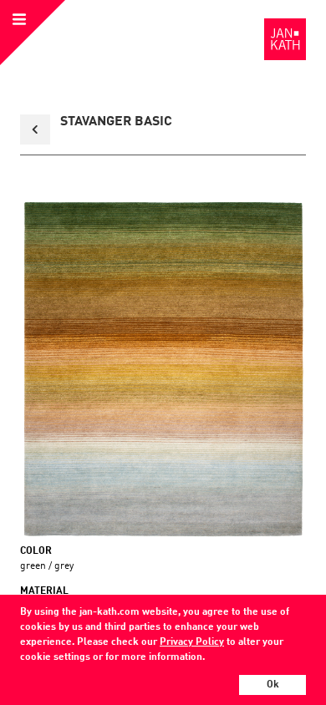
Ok (273, 685)
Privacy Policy (192, 642)
